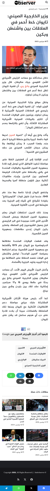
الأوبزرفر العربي (37, 348)
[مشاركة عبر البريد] (30, 381)
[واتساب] (11, 375)
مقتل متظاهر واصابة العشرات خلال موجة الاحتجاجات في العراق (39, 416)
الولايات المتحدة (36, 354)
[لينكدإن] (20, 375)
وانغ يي (25, 86)
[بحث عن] (46, 4)
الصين (12, 135)
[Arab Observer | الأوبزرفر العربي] (25, 3)
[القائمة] (3, 4)
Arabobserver (39, 472)
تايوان (20, 354)
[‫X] (30, 375)
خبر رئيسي (33, 9)
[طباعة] (20, 381)
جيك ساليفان (38, 360)
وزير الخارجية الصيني (34, 366)
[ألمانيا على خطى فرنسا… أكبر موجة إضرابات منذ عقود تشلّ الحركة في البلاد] (37, 435)
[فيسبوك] (39, 375)
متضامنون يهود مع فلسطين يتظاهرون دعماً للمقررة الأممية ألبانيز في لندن (13, 417)
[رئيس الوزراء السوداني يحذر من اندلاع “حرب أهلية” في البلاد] (13, 435)
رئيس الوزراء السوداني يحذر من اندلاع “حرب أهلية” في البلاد (15, 446)
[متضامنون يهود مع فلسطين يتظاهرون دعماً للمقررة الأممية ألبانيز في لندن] (13, 405)
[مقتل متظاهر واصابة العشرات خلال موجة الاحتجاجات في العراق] (37, 405)
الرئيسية (42, 9)
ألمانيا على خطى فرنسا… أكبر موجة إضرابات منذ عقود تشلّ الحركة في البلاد (37, 447)
